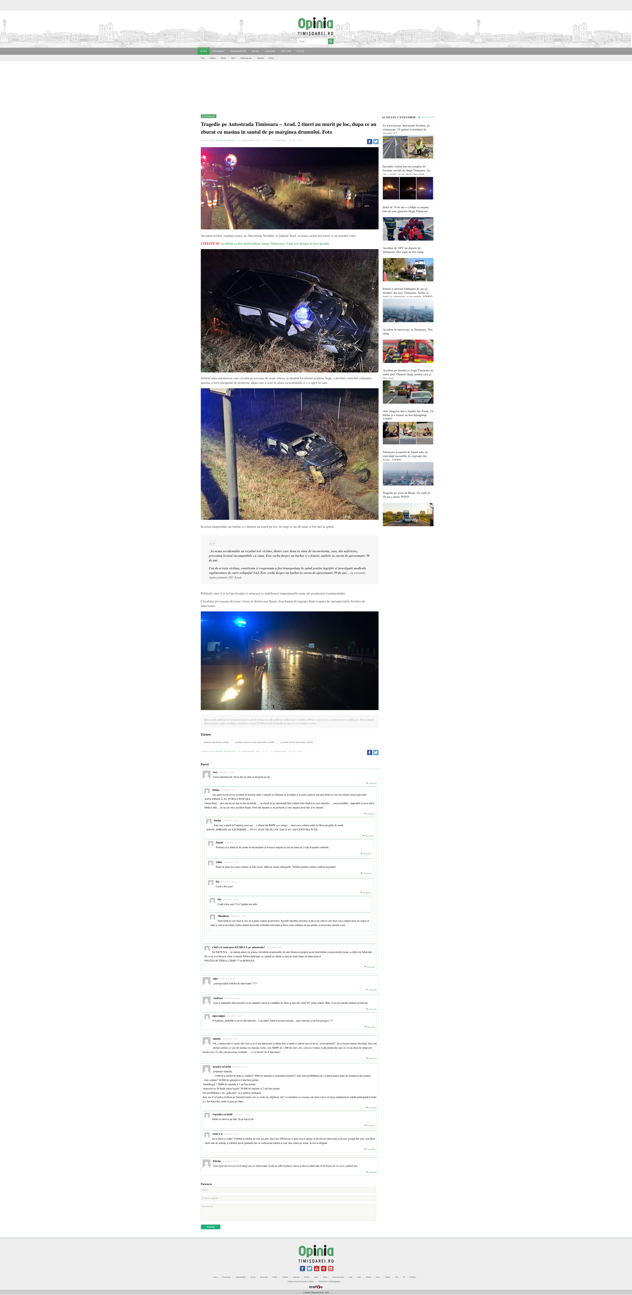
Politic (275, 1277)
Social (252, 1277)
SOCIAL (255, 51)
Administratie (240, 1277)
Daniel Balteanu (226, 140)
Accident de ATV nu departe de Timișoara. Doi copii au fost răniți (403, 250)
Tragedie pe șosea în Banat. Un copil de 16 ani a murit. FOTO (406, 495)
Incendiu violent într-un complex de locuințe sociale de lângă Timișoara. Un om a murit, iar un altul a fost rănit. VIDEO (406, 172)
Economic (264, 1277)
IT (404, 1277)
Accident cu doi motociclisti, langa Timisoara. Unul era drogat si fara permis (276, 243)
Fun (396, 1277)
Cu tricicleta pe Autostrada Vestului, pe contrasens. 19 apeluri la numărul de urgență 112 (406, 129)
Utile (203, 58)
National (260, 58)
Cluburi (412, 1277)
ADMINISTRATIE (238, 51)
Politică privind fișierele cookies (301, 1281)
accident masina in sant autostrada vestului (255, 742)
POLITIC (301, 51)
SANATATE (270, 51)
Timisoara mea (246, 58)
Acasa (203, 51)
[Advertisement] (316, 86)
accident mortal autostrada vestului (297, 742)
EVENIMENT (218, 51)
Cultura (212, 58)
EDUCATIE (286, 51)
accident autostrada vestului (216, 742)
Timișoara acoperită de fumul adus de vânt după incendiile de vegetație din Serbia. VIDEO (405, 456)
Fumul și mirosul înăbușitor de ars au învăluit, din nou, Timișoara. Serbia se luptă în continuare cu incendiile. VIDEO (407, 292)
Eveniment (226, 1277)
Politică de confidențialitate (329, 1281)
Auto (359, 1277)
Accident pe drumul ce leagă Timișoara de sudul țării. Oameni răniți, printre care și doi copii (408, 374)
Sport (233, 58)
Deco (378, 1277)
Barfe (325, 1277)
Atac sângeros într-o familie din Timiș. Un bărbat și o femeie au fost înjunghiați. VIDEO (408, 415)
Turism (223, 58)
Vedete (387, 1277)
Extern (271, 58)
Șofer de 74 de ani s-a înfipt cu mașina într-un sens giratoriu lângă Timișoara (406, 209)
